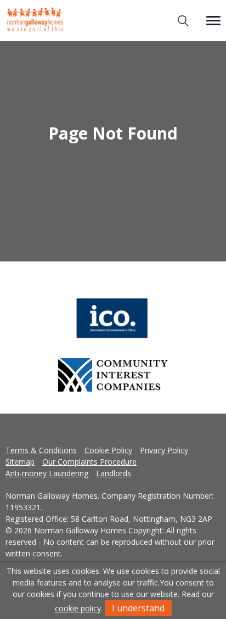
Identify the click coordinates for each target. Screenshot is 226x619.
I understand (138, 608)
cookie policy (78, 608)
